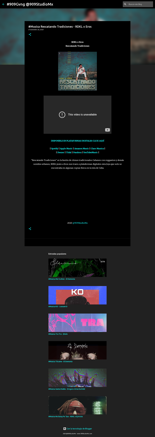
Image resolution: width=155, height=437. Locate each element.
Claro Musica (97, 148)
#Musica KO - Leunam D (57, 306)
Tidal (68, 152)
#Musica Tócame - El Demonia (60, 361)
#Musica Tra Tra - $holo (58, 334)
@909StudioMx (80, 223)
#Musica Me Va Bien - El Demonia (61, 279)
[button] (29, 34)
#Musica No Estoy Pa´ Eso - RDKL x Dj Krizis (65, 416)
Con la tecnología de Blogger (79, 429)
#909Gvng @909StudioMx (30, 4)
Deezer (60, 152)
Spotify (54, 148)
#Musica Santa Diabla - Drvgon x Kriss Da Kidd (66, 389)
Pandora (77, 152)
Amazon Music (81, 148)
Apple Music (66, 148)
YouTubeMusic (90, 152)
